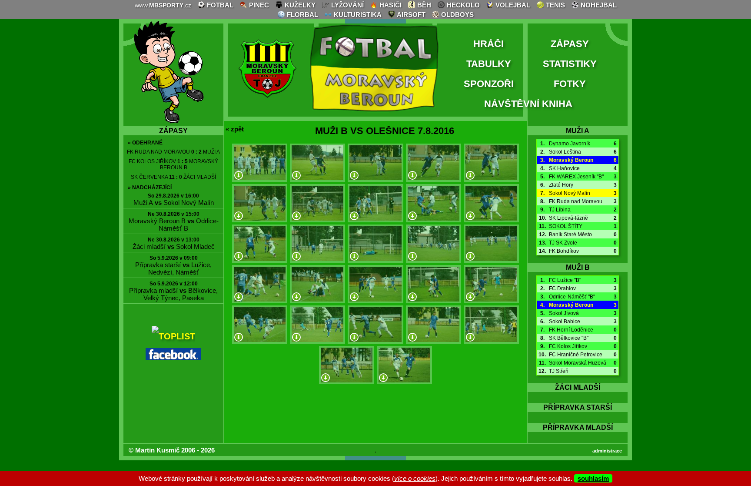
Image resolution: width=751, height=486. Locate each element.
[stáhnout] (238, 176)
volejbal (512, 5)
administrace (607, 450)
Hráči (488, 43)
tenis (554, 5)
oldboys (456, 14)
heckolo (462, 5)
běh (423, 5)
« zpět (235, 129)
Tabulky (488, 63)
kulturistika (357, 14)
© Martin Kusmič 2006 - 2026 (172, 450)
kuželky (299, 5)
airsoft (410, 14)
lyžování (346, 5)
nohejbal (598, 5)
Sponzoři (489, 83)
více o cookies (414, 478)
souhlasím (593, 478)
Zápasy (570, 43)
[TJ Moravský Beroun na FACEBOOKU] (173, 357)
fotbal (219, 5)
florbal (301, 14)
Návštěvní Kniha (528, 103)
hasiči (390, 5)
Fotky (570, 83)
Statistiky (570, 63)
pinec (258, 5)
